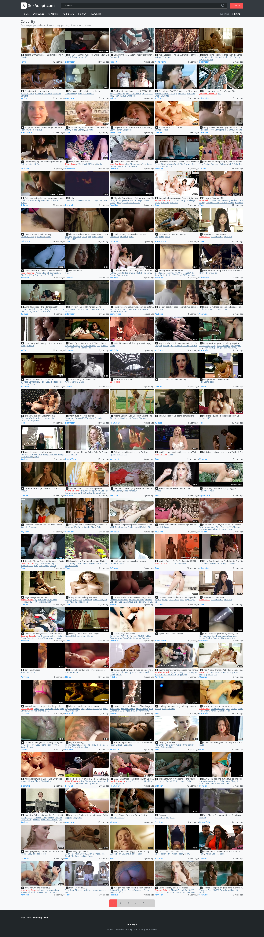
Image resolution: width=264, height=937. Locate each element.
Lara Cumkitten (117, 164)
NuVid (23, 62)
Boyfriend (114, 57)
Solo (157, 602)
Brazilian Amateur (224, 636)
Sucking (113, 853)
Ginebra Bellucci (162, 890)
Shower (187, 164)
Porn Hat (159, 895)
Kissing (32, 236)
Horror (119, 129)
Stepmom (69, 418)
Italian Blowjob (206, 781)
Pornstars (68, 14)
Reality (168, 275)
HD (85, 57)
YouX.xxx (203, 132)
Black (81, 381)
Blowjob (24, 57)
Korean (68, 672)
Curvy (79, 527)
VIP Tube (159, 98)
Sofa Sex (165, 202)
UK (143, 93)
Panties (113, 892)
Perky (37, 200)
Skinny (68, 129)
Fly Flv (68, 858)
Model (119, 674)
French (174, 853)
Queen (120, 275)
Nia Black (203, 200)
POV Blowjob (116, 638)
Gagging (203, 674)
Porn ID (113, 62)
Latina (231, 202)
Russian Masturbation (49, 890)
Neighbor (148, 781)
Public (211, 309)
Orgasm (120, 166)
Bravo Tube (26, 132)
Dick (125, 454)
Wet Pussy (215, 783)
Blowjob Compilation (119, 200)
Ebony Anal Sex (228, 638)
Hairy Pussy (30, 384)
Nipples (73, 309)
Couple (51, 275)
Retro (84, 236)
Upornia (203, 677)
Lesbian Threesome (44, 638)
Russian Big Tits (44, 892)
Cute (231, 129)
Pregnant (219, 309)
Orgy (201, 273)
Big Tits (193, 345)
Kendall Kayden (117, 781)
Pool (222, 890)
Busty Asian (98, 599)
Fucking (236, 57)
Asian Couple (80, 853)
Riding (202, 638)
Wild (112, 527)
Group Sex (213, 273)
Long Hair (229, 890)
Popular (82, 14)
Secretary (138, 890)
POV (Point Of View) (86, 164)
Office (120, 892)
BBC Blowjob (142, 708)
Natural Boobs (221, 57)
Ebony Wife (115, 708)
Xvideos (113, 98)
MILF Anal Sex (27, 456)
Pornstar (24, 93)
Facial (210, 674)
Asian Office (115, 890)
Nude (81, 57)
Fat (167, 817)
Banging (24, 95)
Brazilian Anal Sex (207, 636)
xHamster (70, 62)
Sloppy (236, 527)
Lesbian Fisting (223, 200)
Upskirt (113, 454)
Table (170, 454)
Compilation (88, 93)
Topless (148, 93)
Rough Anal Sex (50, 454)
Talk (177, 200)
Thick (23, 200)
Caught (224, 563)
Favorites (96, 14)
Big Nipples (144, 418)
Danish (75, 381)
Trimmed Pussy (218, 708)
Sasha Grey (204, 708)
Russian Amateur (125, 602)
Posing (207, 164)
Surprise (113, 710)
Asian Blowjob (223, 345)
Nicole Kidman (28, 273)
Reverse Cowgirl (174, 892)
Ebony (32, 672)
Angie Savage (27, 599)
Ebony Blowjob (128, 708)
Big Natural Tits (206, 59)
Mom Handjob (228, 529)
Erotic (48, 236)
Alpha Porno (160, 62)
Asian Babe (204, 783)
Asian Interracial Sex (79, 602)
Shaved (30, 747)
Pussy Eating (58, 636)
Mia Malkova (27, 708)
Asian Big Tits (71, 599)
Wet (182, 599)
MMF (236, 672)
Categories (38, 14)
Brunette (48, 93)
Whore (158, 599)
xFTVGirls (236, 14)
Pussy (119, 202)
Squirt (149, 164)
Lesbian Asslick (212, 202)
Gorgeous (37, 129)
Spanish (24, 527)
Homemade (102, 745)
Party (90, 200)
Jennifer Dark (161, 563)
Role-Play (227, 347)
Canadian (99, 418)
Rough (113, 166)
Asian (166, 129)
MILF (31, 93)
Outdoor (182, 93)
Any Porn (69, 98)
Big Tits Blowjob (133, 93)
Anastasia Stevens (29, 890)
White (67, 381)
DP (215, 674)
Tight (67, 454)
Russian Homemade (119, 599)
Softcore (73, 57)
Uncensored (102, 781)
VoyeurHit (115, 459)
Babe (131, 236)
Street (223, 672)
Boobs (24, 202)
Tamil (201, 853)
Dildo (105, 200)
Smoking (147, 273)
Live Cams (237, 5)
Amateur (89, 129)
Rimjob (212, 200)
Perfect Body (138, 672)
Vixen (128, 781)
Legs (96, 200)
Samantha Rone (162, 200)
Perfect (54, 381)
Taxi (36, 565)
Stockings (190, 200)
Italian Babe (219, 781)
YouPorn (114, 278)
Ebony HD (114, 672)
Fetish (100, 236)
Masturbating (216, 236)
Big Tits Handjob (117, 93)
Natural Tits (209, 57)
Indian (208, 853)
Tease (130, 890)
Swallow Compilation (94, 493)
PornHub (114, 169)
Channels (53, 14)
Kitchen (166, 345)
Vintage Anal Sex (162, 93)
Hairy (94, 236)
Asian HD (69, 853)
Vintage (158, 57)
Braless (215, 853)
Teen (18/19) (71, 93)
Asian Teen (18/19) (207, 345)
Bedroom (69, 420)
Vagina (77, 493)
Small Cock (159, 275)
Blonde (81, 129)
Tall (22, 164)
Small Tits (131, 95)
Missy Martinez (72, 781)
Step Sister (159, 273)
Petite (157, 164)
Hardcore (39, 93)
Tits (67, 57)
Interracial (114, 236)
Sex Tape (138, 200)
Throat (234, 708)
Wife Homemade (207, 527)
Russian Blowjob (136, 599)
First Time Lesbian (49, 819)
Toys (67, 200)
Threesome (46, 636)
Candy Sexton (27, 563)
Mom (126, 275)
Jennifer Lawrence (208, 93)
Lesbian (223, 202)
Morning (42, 710)
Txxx (67, 132)
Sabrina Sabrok (72, 490)
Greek (157, 95)
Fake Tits (238, 164)
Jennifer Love (161, 454)
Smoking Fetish (135, 273)
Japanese (228, 236)
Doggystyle (182, 674)
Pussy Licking (166, 166)
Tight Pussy (35, 745)
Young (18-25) (81, 418)
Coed (175, 563)
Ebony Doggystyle (73, 745)
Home (25, 14)
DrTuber (159, 132)
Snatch (53, 565)
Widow (24, 490)
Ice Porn (24, 98)
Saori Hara (204, 236)
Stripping (220, 129)
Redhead (203, 309)
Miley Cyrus (70, 164)
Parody (88, 783)
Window (24, 418)
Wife (218, 527)
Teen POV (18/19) (173, 273)
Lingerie (28, 164)
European (41, 236)
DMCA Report (132, 924)
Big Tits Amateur (133, 164)
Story (112, 129)
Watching (33, 418)
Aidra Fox (203, 672)
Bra (38, 164)
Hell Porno (25, 241)
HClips (68, 677)
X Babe (202, 169)
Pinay (234, 347)
